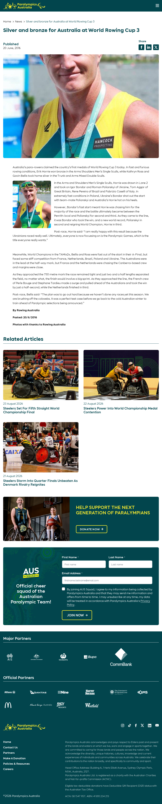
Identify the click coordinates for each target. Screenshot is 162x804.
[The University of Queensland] (121, 692)
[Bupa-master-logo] (94, 657)
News (18, 21)
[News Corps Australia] (41, 705)
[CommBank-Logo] (121, 657)
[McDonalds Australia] (14, 705)
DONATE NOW (90, 529)
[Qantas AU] (41, 692)
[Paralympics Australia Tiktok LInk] (129, 726)
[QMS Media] (148, 692)
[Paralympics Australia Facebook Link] (136, 726)
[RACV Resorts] (68, 705)
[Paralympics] (24, 7)
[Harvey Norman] (94, 692)
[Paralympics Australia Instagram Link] (122, 726)
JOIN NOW (75, 615)
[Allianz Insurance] (14, 692)
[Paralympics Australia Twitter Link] (142, 726)
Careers (8, 768)
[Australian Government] (41, 657)
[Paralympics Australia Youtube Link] (157, 725)
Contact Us (10, 747)
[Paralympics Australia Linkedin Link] (149, 726)
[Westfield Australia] (94, 705)
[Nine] (68, 692)
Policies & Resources (16, 763)
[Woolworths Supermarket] (68, 657)
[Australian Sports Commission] (14, 657)
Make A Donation (14, 758)
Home (7, 21)
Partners (9, 752)
